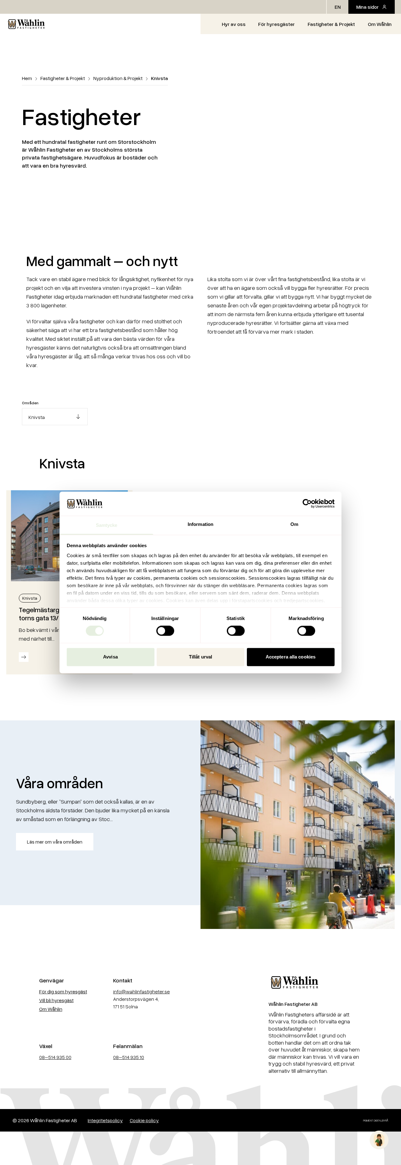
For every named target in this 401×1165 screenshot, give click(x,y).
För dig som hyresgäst (63, 991)
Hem (27, 78)
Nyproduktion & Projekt (118, 78)
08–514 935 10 (128, 1057)
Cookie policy (144, 1120)
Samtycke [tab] (106, 525)
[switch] (165, 631)
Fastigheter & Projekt (331, 24)
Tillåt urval (200, 656)
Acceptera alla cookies (290, 656)
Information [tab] (200, 524)
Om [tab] (294, 524)
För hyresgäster (276, 24)
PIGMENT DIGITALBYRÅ (375, 1120)
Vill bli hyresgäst (56, 1000)
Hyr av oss (234, 24)
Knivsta (29, 598)
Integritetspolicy (105, 1120)
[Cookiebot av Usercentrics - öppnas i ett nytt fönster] (307, 503)
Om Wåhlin (380, 24)
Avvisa (110, 656)
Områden (30, 403)
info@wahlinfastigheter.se (141, 991)
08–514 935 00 (55, 1057)
